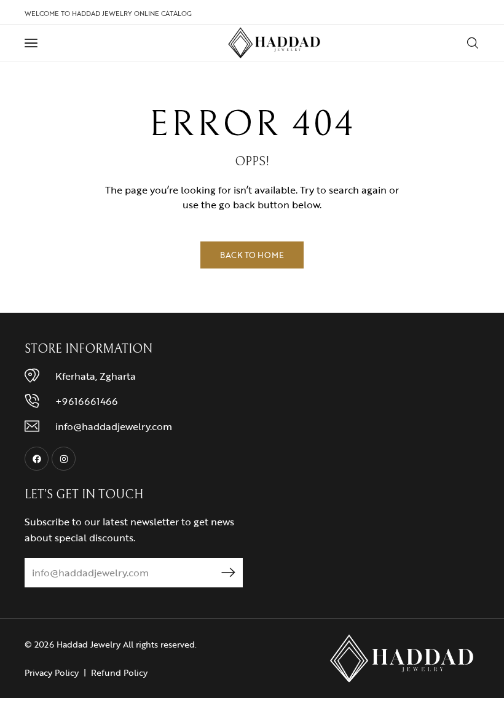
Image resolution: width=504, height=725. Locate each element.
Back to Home (252, 255)
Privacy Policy (52, 672)
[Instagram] (64, 459)
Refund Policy (119, 672)
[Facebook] (37, 459)
